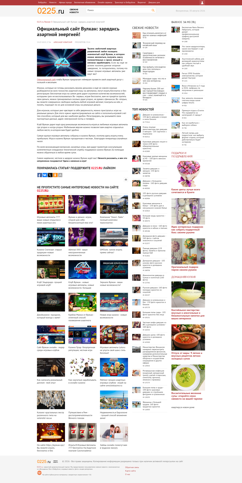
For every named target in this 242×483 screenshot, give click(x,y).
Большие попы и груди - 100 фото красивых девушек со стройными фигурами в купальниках (154, 391)
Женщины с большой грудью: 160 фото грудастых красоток (152, 404)
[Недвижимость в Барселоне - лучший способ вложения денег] (114, 399)
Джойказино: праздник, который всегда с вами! (49, 316)
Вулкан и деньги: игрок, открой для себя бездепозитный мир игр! (80, 220)
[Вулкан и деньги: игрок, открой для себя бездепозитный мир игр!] (82, 204)
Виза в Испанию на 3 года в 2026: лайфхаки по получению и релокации (193, 88)
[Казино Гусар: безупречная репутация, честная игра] (82, 334)
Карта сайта (130, 471)
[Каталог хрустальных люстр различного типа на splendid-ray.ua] (51, 399)
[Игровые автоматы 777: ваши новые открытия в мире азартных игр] (51, 204)
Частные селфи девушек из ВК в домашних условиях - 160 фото (154, 324)
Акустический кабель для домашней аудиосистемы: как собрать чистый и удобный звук (193, 62)
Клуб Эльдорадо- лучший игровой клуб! (49, 284)
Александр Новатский (63, 42)
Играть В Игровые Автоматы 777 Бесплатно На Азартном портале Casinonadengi (82, 448)
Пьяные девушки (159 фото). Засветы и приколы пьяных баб (154, 250)
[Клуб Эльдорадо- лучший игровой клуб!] (51, 269)
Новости (52, 2)
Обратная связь (132, 467)
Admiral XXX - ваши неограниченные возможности (78, 252)
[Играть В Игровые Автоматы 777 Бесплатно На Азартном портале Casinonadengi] (82, 432)
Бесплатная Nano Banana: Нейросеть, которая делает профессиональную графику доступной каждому (193, 33)
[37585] (188, 337)
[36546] (188, 378)
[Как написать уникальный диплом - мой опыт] (51, 367)
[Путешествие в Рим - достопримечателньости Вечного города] (82, 399)
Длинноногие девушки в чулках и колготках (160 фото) (153, 277)
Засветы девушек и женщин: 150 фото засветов (151, 171)
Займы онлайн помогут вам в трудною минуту (113, 446)
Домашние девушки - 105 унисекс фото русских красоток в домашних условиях (154, 264)
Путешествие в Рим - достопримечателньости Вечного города (80, 415)
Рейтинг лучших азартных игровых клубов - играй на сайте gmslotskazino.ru (113, 383)
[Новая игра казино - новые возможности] (114, 302)
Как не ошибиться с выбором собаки (190, 124)
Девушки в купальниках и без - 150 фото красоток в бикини (154, 302)
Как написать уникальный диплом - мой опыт (49, 381)
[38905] (188, 294)
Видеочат (142, 2)
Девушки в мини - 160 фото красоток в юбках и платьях (155, 227)
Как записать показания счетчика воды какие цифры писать (192, 100)
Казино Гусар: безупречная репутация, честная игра (81, 349)
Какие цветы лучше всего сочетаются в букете (185, 191)
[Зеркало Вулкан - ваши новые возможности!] (114, 269)
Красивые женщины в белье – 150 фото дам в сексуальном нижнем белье (155, 205)
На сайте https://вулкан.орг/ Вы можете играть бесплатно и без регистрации (51, 449)
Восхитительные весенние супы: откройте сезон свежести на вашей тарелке (186, 396)
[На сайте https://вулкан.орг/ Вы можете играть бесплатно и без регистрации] (51, 432)
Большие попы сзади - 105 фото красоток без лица (154, 313)
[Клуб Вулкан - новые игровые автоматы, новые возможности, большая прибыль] (82, 269)
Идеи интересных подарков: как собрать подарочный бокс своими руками (187, 229)
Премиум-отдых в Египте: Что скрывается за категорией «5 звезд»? (193, 112)
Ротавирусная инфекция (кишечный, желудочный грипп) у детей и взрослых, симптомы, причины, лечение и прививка (154, 375)
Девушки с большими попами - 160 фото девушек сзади (155, 183)
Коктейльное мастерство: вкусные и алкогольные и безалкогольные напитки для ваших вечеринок (187, 314)
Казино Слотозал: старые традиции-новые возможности (49, 252)
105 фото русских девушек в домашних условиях (155, 194)
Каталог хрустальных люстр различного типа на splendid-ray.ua (50, 415)
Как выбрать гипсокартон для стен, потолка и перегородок (154, 69)
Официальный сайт (46, 79)
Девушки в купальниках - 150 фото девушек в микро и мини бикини (155, 117)
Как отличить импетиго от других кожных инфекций (154, 34)
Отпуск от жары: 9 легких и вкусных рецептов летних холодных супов (186, 356)
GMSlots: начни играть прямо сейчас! (111, 251)
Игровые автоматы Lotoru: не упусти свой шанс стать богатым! (113, 350)
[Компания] (114, 204)
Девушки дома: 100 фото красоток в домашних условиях (154, 337)
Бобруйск (42, 2)
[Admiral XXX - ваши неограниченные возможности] (82, 237)
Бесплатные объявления (84, 2)
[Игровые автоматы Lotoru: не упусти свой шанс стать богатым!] (114, 334)
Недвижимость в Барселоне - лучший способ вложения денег (113, 415)
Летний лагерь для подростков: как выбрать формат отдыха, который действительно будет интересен (193, 137)
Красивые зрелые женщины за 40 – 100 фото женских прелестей (155, 158)
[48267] (188, 211)
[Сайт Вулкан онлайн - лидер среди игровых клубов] (51, 334)
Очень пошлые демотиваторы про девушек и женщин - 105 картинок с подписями (155, 130)
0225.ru (40, 467)
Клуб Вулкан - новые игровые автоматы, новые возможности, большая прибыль (81, 286)
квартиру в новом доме (182, 407)
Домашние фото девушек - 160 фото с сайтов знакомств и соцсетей (154, 238)
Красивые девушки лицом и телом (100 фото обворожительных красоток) (155, 145)
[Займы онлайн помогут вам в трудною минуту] (114, 432)
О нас (127, 474)
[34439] (188, 251)
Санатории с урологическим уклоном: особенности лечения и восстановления (154, 56)
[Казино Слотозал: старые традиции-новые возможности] (51, 237)
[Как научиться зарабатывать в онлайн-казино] (82, 367)
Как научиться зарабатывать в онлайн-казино (82, 381)
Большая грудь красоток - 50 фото (154, 217)
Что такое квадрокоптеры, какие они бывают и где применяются (193, 48)
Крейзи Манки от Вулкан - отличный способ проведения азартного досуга (81, 319)
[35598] (188, 174)
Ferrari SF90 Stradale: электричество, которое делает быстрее (192, 75)
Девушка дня (154, 2)
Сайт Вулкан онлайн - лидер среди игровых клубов (50, 349)
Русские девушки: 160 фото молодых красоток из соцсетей (155, 290)
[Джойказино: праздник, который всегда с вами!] (51, 302)
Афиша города (65, 2)
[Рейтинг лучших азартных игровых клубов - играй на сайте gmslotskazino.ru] (114, 367)
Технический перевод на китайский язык (154, 44)
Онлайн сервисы (105, 2)
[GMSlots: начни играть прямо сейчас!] (114, 237)
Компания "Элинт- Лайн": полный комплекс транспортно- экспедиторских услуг (112, 221)
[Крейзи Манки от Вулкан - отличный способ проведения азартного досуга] (82, 302)
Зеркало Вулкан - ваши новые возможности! (111, 284)
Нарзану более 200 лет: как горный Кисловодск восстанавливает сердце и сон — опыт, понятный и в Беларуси (155, 93)
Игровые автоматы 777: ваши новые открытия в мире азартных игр (49, 220)
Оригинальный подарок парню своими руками (184, 269)
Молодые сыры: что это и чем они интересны (154, 79)
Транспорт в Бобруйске (125, 2)
